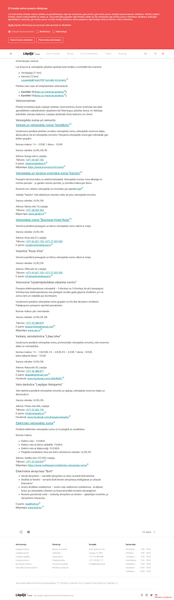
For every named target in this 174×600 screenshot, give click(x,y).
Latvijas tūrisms (22, 560)
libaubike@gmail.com (37, 374)
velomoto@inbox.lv (36, 163)
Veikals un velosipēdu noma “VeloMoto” (44, 125)
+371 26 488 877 (35, 371)
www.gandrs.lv (37, 213)
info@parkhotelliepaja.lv (39, 276)
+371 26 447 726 (35, 159)
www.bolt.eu (35, 507)
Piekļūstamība (58, 560)
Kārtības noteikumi (60, 568)
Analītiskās (45, 31)
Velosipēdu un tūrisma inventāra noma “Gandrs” (49, 173)
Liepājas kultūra (22, 549)
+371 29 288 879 (35, 323)
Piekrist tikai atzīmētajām (50, 40)
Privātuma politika (60, 564)
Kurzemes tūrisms (24, 564)
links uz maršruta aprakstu (50, 91)
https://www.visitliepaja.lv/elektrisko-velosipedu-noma (58, 465)
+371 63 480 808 (96, 557)
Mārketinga (61, 31)
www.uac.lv (35, 330)
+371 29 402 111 (96, 560)
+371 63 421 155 (35, 241)
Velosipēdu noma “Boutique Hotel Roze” (44, 220)
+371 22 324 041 (36, 461)
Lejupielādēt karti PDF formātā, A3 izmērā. (44, 80)
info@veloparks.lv (35, 413)
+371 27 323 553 (54, 241)
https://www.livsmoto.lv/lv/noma (46, 167)
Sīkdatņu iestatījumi (163, 597)
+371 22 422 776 (35, 409)
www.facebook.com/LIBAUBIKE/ (45, 378)
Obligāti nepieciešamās (23, 31)
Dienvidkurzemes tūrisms (27, 568)
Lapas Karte (57, 557)
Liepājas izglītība (23, 557)
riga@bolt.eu (33, 503)
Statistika (56, 553)
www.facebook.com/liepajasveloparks (49, 417)
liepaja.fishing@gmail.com (40, 326)
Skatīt (11, 25)
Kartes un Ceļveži (59, 549)
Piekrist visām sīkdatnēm (21, 40)
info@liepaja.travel (97, 564)
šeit (80, 188)
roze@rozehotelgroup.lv (39, 245)
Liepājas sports (22, 553)
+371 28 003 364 (35, 210)
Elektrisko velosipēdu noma (35, 423)
